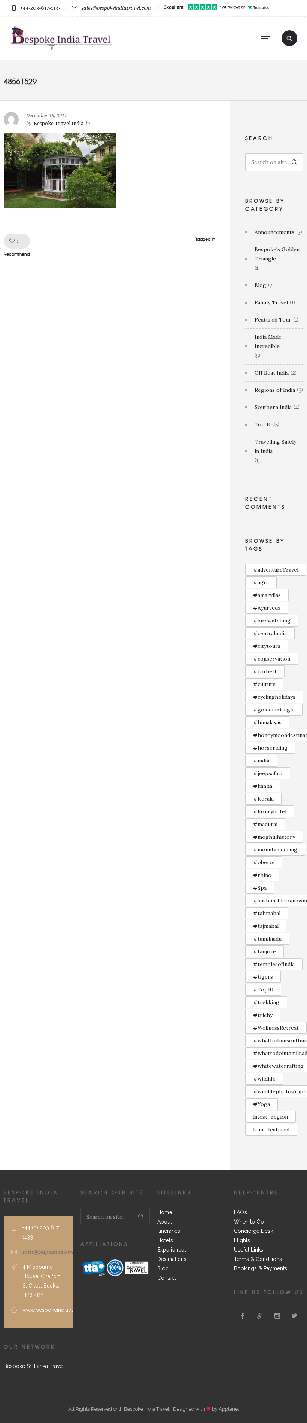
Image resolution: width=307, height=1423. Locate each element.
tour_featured (271, 1129)
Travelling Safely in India (275, 446)
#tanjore (264, 951)
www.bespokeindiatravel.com (58, 1310)
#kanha (262, 786)
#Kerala (263, 798)
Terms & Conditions (258, 1259)
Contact (166, 1278)
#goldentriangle (274, 709)
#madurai (265, 824)
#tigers (263, 976)
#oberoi (263, 862)
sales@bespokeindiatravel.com (116, 8)
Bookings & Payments (260, 1268)
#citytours (266, 646)
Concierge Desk (253, 1231)
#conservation (271, 658)
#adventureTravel (275, 569)
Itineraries (168, 1231)
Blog (260, 285)
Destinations (171, 1259)
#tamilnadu (267, 938)
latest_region (270, 1116)
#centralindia (270, 633)
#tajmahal (266, 926)
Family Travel (271, 302)
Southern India (273, 407)
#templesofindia (274, 964)
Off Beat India (272, 372)
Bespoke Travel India (58, 123)
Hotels (165, 1240)
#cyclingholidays (274, 697)
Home (164, 1212)
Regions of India (275, 390)
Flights (242, 1240)
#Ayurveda (266, 607)
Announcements (274, 232)
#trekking (266, 1002)
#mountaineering (275, 849)
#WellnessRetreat (276, 1027)
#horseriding (270, 747)
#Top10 (263, 989)
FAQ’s (240, 1212)
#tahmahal (266, 913)
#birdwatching (272, 620)
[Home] (61, 50)
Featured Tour (273, 319)
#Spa (260, 887)
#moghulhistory (274, 837)
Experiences (172, 1250)
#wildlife (264, 1078)
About (164, 1222)
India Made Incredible (268, 341)
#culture (264, 684)
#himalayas (267, 722)
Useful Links (248, 1250)
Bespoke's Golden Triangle (277, 254)
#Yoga (261, 1104)
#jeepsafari (267, 773)
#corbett (265, 671)
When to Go (249, 1222)
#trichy (263, 1015)
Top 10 (263, 424)
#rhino (262, 875)
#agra (261, 582)
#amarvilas (267, 595)
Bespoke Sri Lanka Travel (34, 1366)
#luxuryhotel (269, 811)
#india (261, 760)
